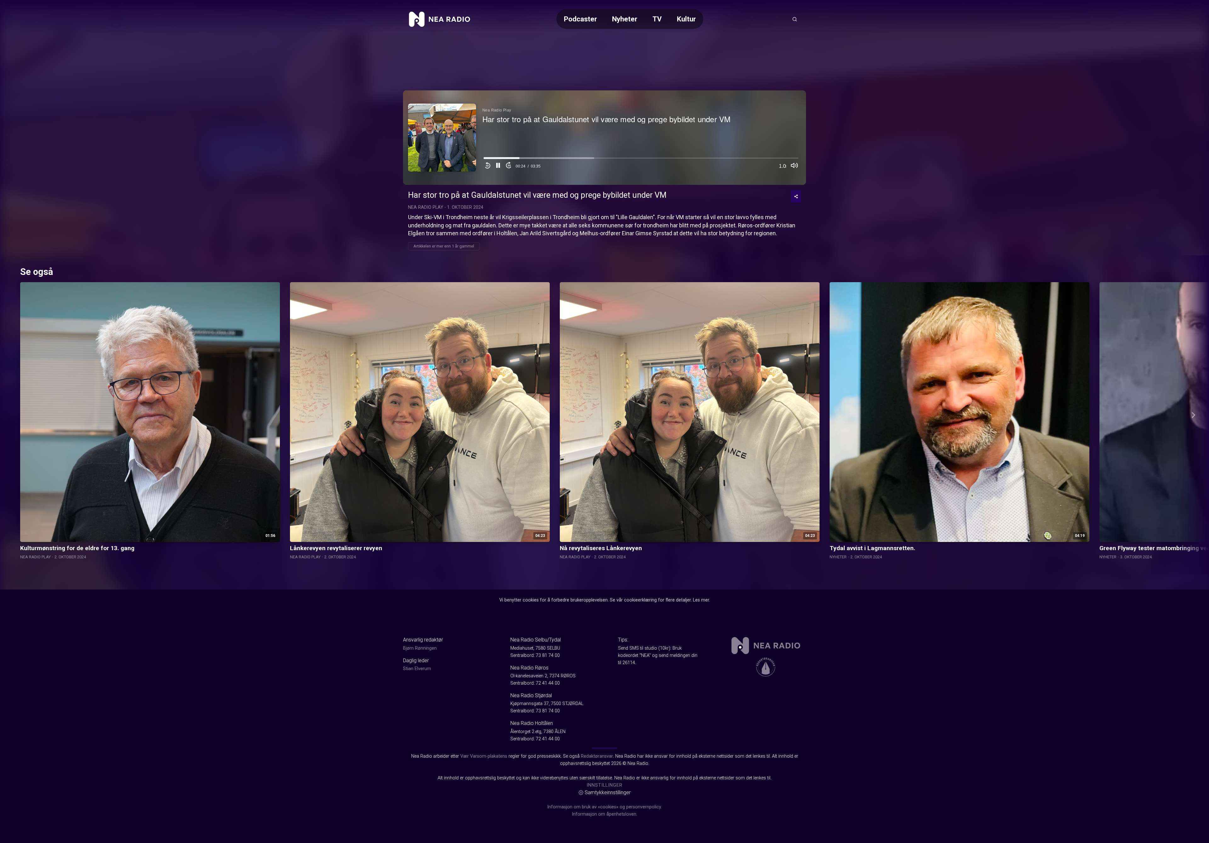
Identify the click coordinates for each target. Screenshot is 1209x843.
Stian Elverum (417, 668)
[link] (439, 19)
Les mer (701, 600)
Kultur (686, 19)
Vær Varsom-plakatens (483, 756)
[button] (498, 166)
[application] (604, 137)
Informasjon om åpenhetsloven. (604, 814)
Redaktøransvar (597, 756)
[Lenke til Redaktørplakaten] (765, 667)
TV (657, 19)
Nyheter (624, 19)
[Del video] (796, 196)
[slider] (641, 159)
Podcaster (580, 19)
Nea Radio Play (425, 207)
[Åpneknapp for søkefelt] (794, 19)
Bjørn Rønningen (420, 648)
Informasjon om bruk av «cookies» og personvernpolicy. (604, 807)
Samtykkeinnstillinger (608, 792)
